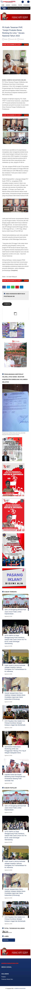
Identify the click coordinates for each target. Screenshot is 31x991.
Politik (20, 5)
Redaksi (3, 976)
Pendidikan (27, 5)
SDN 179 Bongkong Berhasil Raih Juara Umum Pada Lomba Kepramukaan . (15, 611)
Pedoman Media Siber (7, 979)
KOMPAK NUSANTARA (20, 988)
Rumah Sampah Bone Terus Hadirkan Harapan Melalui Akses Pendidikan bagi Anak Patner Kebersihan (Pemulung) (15, 696)
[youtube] (12, 970)
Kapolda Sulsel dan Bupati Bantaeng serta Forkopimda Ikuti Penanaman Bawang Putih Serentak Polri (15, 777)
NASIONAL (6, 940)
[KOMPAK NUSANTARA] (8, 2)
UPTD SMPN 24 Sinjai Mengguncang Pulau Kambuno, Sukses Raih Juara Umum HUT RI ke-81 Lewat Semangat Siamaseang (15, 639)
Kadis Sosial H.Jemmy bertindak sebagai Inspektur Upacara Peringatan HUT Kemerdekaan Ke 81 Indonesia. (15, 668)
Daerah (8, 5)
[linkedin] (21, 287)
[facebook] (4, 287)
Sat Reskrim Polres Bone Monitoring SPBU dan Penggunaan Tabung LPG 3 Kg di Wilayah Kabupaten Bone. (15, 750)
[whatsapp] (13, 287)
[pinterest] (17, 287)
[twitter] (8, 287)
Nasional (14, 5)
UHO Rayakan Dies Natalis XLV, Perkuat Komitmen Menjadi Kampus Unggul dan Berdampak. (15, 723)
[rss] (14, 970)
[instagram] (10, 970)
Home (2, 5)
